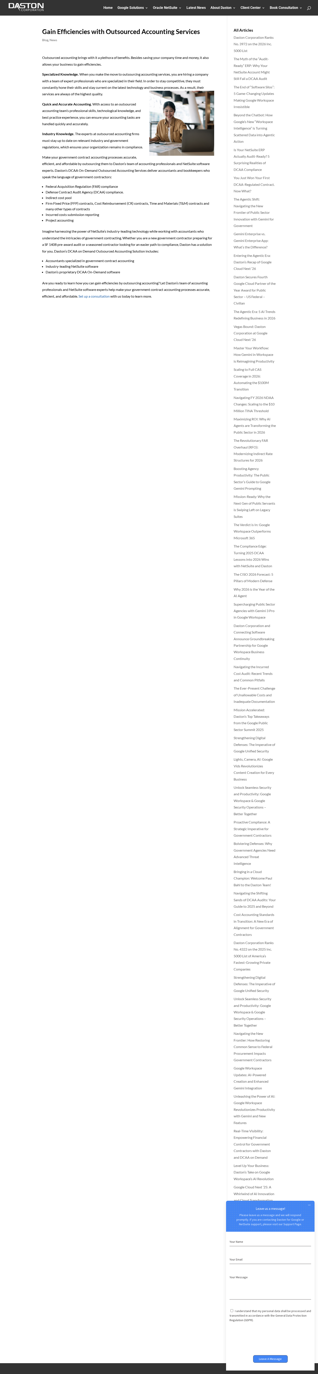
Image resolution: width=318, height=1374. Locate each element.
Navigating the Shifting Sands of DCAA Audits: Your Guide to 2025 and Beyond (255, 899)
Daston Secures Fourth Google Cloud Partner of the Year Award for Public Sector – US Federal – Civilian (255, 290)
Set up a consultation (94, 296)
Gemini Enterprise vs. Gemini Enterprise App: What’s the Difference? (251, 240)
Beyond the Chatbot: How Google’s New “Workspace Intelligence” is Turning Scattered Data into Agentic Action (254, 128)
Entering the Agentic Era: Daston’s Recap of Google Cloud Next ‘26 (252, 262)
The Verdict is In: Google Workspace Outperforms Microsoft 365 (252, 531)
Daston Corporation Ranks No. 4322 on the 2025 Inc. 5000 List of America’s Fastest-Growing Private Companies (254, 956)
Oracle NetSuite (165, 8)
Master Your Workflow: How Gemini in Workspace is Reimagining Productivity (254, 354)
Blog (45, 40)
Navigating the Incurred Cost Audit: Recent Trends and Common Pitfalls (253, 673)
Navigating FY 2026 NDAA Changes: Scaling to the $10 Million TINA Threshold (254, 404)
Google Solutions (130, 8)
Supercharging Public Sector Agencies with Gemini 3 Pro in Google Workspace (254, 610)
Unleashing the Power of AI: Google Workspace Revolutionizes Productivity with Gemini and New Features (254, 1109)
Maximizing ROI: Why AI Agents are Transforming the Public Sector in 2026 (255, 425)
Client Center (251, 8)
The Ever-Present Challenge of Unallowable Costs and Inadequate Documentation (254, 694)
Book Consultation (284, 8)
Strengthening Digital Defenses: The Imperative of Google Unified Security (254, 744)
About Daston (220, 8)
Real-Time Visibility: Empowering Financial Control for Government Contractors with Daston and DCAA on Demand (252, 1144)
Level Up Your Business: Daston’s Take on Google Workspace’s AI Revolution (254, 1172)
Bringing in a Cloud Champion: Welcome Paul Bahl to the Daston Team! (253, 878)
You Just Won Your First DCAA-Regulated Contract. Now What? (254, 184)
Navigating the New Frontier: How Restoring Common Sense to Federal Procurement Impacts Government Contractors (253, 1046)
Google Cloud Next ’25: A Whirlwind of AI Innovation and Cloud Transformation (254, 1193)
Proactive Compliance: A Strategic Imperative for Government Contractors (252, 828)
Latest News (196, 8)
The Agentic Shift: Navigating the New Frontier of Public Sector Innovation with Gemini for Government (254, 212)
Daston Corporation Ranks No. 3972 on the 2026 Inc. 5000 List (254, 44)
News (53, 40)
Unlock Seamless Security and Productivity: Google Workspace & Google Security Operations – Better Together (252, 800)
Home (108, 8)
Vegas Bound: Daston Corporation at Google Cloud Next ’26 (250, 333)
